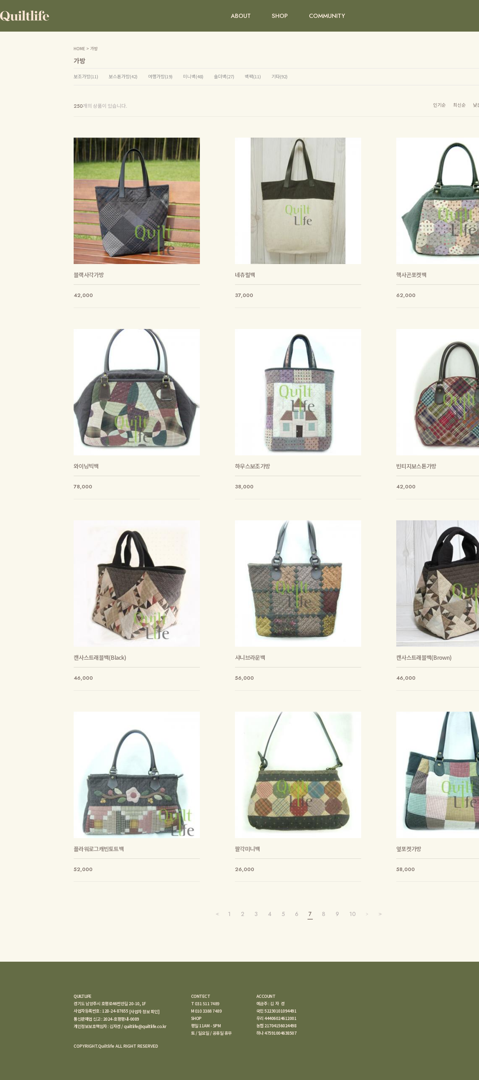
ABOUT (241, 16)
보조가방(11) (86, 76)
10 (352, 914)
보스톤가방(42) (123, 76)
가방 (94, 48)
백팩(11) (253, 76)
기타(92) (279, 76)
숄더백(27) (224, 76)
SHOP (280, 16)
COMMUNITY (327, 16)
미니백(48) (193, 76)
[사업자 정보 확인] (144, 1011)
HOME (79, 48)
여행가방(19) (160, 76)
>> (379, 914)
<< (217, 914)
